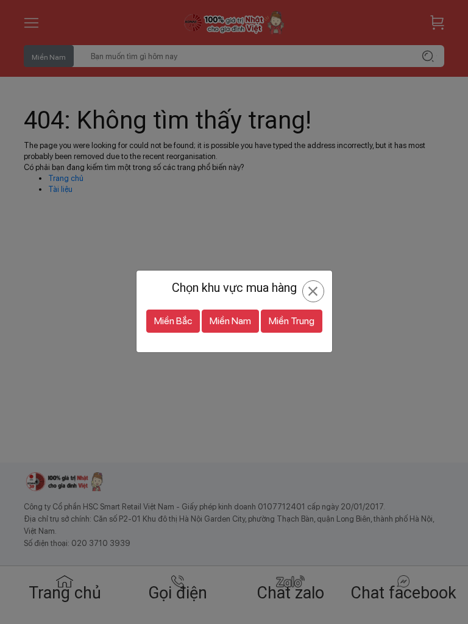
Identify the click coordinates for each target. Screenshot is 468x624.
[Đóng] (312, 291)
